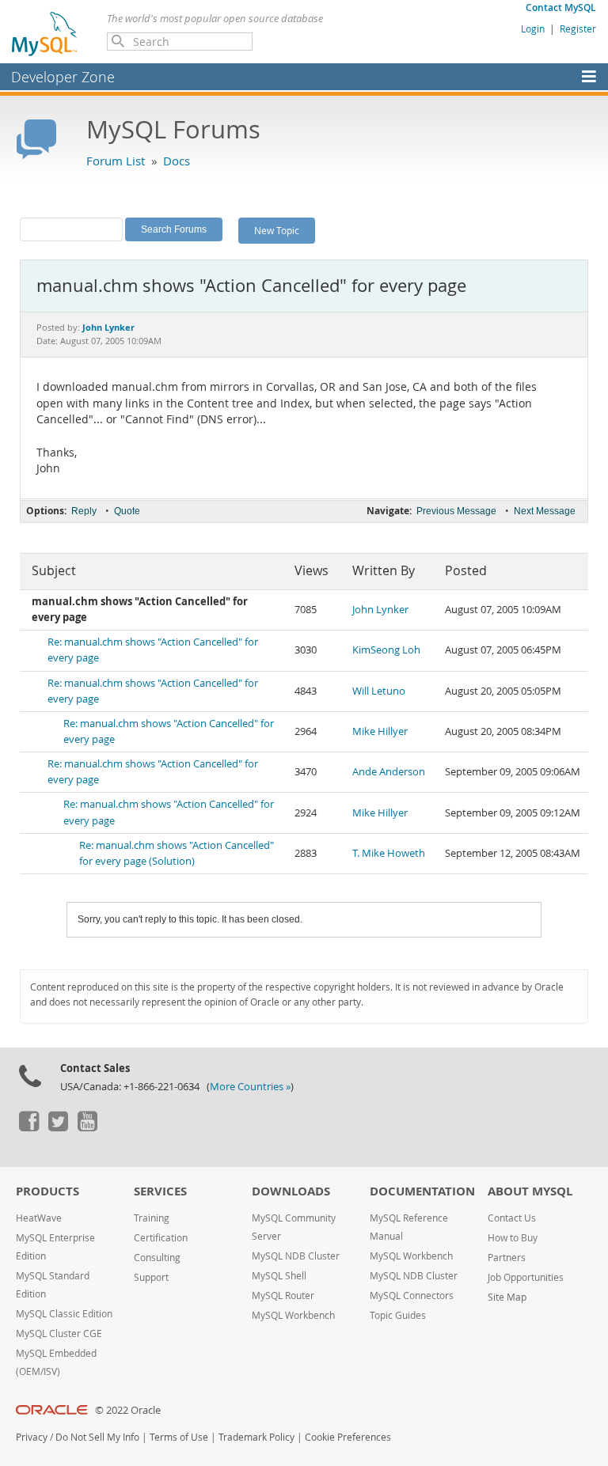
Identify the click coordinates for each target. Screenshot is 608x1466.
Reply (84, 511)
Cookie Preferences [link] (348, 1437)
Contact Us (512, 1218)
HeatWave (39, 1218)
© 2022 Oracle (128, 1410)
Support (151, 1277)
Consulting (157, 1257)
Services (160, 1191)
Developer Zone (63, 76)
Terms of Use (179, 1437)
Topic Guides (398, 1315)
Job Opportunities (526, 1277)
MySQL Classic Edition (64, 1314)
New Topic (276, 230)
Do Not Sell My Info (97, 1437)
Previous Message (456, 511)
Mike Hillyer (380, 731)
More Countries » (250, 1086)
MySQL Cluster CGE (59, 1333)
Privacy (32, 1437)
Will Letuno (378, 691)
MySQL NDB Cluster (296, 1256)
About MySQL (530, 1191)
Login (533, 28)
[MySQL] (45, 33)
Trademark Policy (256, 1437)
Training (151, 1218)
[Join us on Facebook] (28, 1127)
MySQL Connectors (412, 1295)
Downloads (291, 1191)
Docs (176, 161)
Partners (507, 1257)
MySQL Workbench (293, 1315)
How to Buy (513, 1238)
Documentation (422, 1191)
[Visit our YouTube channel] (87, 1127)
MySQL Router (283, 1295)
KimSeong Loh (386, 650)
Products (47, 1191)
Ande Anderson (388, 771)
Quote (127, 511)
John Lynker (380, 609)
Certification (161, 1238)
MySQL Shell (279, 1276)
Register (578, 28)
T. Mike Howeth (388, 853)
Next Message (545, 511)
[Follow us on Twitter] (57, 1127)
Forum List (115, 161)
